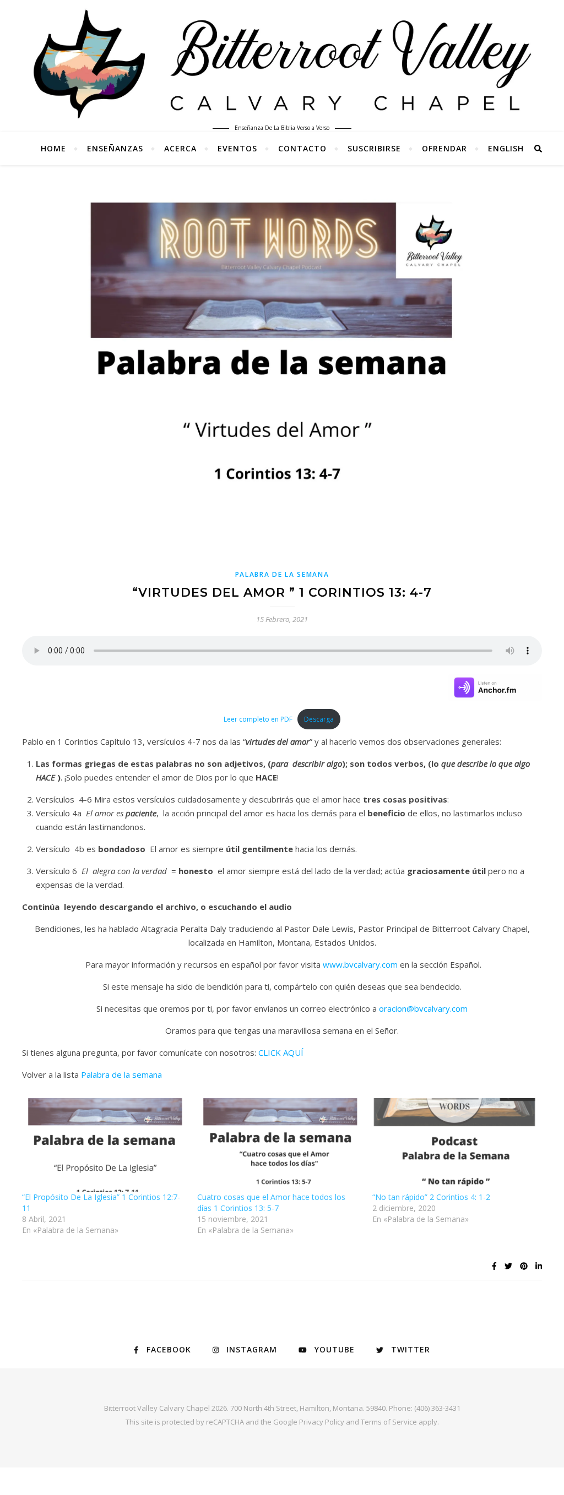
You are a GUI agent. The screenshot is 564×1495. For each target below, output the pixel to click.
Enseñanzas (115, 148)
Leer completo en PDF (258, 719)
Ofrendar (444, 148)
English (506, 148)
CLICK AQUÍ (280, 1052)
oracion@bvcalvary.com (423, 1008)
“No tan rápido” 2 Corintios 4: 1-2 (431, 1197)
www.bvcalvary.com (360, 964)
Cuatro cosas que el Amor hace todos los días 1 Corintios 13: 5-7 (271, 1202)
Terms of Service (389, 1422)
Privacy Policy (321, 1422)
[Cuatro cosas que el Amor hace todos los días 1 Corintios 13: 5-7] (279, 1145)
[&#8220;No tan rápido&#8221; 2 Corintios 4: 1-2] (454, 1145)
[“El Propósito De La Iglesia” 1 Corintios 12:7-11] (104, 1145)
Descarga (319, 719)
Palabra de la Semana (282, 574)
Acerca (180, 148)
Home (53, 148)
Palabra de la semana (121, 1074)
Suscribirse (374, 148)
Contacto (302, 148)
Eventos (237, 148)
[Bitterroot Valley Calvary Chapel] (282, 64)
